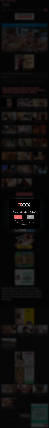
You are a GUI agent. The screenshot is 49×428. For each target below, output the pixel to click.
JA (18, 216)
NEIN (30, 216)
